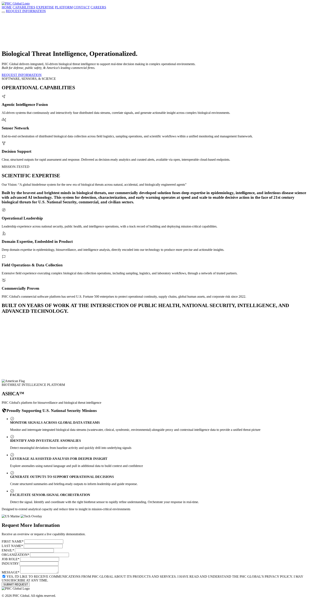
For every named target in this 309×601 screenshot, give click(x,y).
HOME (7, 7)
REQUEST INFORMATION (26, 11)
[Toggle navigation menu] (3, 12)
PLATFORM (64, 7)
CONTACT (82, 7)
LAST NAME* (12, 546)
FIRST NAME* (13, 541)
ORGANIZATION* (15, 554)
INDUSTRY (10, 563)
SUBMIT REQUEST (15, 584)
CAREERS (98, 7)
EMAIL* (8, 550)
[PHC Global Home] (16, 3)
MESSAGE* (10, 572)
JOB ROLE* (10, 559)
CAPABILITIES (24, 7)
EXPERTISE (45, 7)
